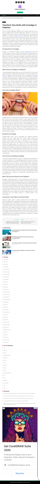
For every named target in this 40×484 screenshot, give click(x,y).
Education (5, 357)
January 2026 (6, 269)
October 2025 (6, 276)
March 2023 (6, 319)
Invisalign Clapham (18, 35)
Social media (6, 382)
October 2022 (6, 327)
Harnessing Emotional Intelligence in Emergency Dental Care (23, 250)
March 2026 (6, 266)
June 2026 (6, 259)
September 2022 (7, 329)
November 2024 (7, 294)
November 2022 (7, 324)
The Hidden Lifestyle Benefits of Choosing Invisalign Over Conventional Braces (18, 395)
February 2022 (6, 339)
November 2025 (7, 274)
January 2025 (6, 289)
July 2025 (5, 282)
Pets (4, 377)
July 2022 (5, 332)
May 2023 (5, 314)
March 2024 (6, 309)
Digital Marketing (7, 355)
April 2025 (6, 284)
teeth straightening (26, 51)
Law (4, 375)
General (5, 365)
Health (5, 367)
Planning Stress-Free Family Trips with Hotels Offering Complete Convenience (18, 398)
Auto (4, 347)
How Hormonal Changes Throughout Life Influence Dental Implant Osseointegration (19, 393)
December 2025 (7, 271)
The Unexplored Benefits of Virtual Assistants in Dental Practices (24, 243)
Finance (5, 360)
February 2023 (6, 322)
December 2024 (7, 292)
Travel (5, 388)
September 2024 (7, 299)
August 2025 (6, 279)
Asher (4, 29)
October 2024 (6, 297)
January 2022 (6, 342)
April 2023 (6, 317)
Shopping (5, 380)
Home (5, 370)
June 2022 (6, 334)
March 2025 (6, 287)
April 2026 (6, 264)
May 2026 (5, 261)
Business (5, 350)
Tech (4, 385)
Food (4, 362)
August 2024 (6, 302)
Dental (4, 22)
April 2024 (6, 307)
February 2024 (6, 312)
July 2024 (5, 304)
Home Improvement (7, 372)
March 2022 (6, 337)
